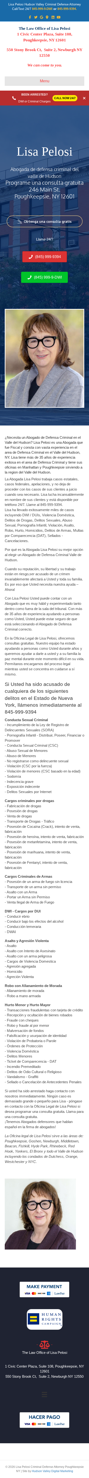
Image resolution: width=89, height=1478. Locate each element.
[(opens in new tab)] (44, 1289)
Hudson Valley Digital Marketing (52, 1471)
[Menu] (44, 1394)
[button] (45, 221)
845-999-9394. (67, 9)
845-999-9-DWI (42, 9)
